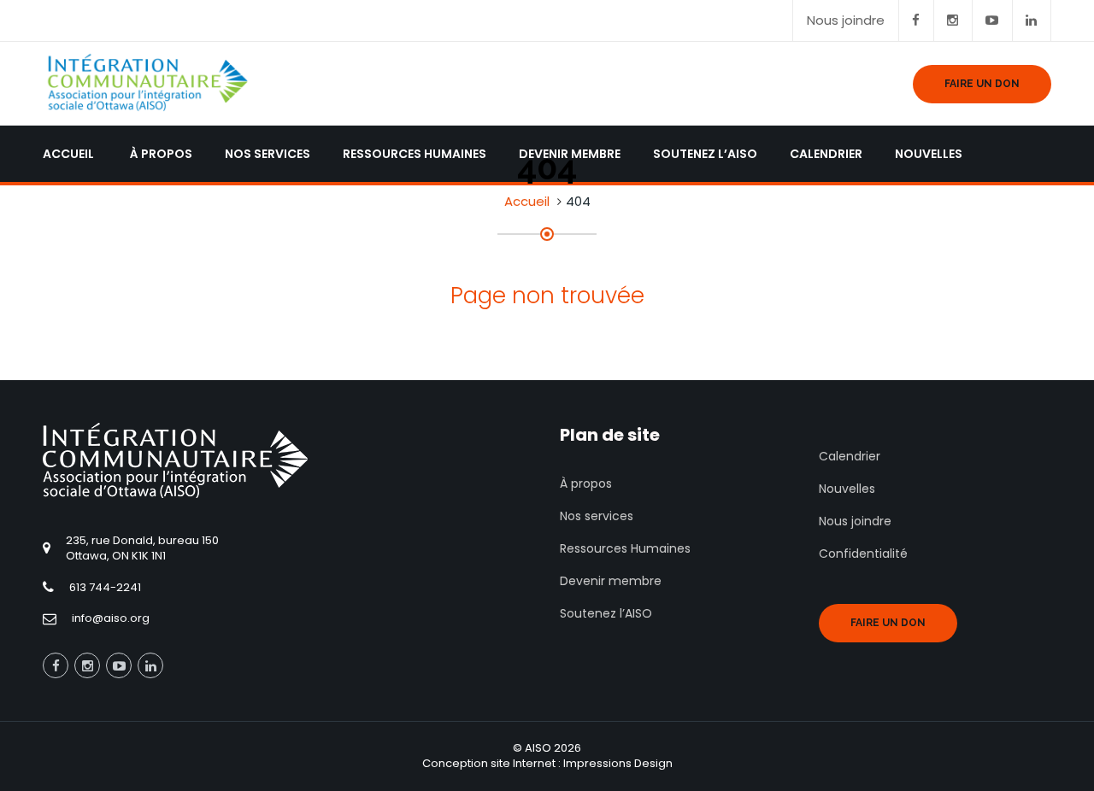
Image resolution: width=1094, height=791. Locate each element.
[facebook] (916, 20)
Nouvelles (847, 488)
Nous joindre (846, 20)
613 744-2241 (105, 587)
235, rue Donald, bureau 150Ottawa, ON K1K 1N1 (142, 548)
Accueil (527, 201)
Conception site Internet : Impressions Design (547, 763)
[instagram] (953, 20)
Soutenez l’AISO (606, 613)
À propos (586, 483)
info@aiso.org (111, 618)
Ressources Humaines (625, 548)
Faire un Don (982, 84)
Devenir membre (611, 580)
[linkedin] (1031, 20)
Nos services (596, 515)
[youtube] (992, 20)
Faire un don (888, 623)
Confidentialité (863, 553)
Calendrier (849, 456)
